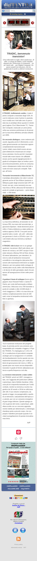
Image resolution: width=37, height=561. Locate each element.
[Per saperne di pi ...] (18, 514)
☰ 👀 (18, 14)
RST (25, 547)
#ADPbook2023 (12, 486)
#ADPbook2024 (25, 486)
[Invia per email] (18, 432)
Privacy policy (18, 544)
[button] (16, 438)
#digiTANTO (25, 489)
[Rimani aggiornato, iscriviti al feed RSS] (18, 540)
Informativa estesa (16, 547)
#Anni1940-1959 (13, 489)
